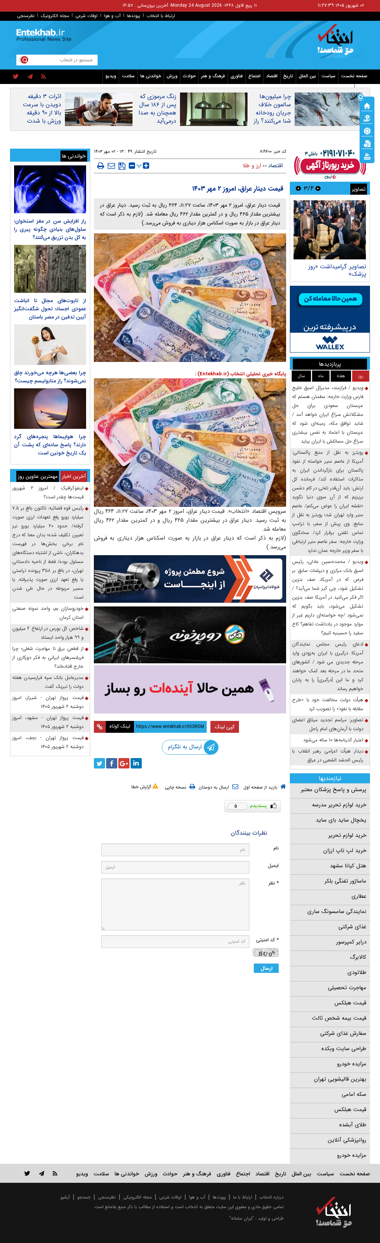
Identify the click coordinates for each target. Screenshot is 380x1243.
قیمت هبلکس (350, 1002)
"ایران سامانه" (241, 1218)
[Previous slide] (318, 188)
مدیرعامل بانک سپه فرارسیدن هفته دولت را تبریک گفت (47, 682)
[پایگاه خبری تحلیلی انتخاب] (337, 43)
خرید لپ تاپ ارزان (344, 850)
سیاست (328, 76)
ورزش (172, 76)
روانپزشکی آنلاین (347, 1140)
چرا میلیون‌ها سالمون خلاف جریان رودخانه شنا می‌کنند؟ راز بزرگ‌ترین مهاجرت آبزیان (272, 117)
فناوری (236, 76)
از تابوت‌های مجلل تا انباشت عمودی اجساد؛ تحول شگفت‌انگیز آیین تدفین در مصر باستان (50, 309)
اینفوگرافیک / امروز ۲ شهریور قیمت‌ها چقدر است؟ (47, 492)
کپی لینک (225, 727)
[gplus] (124, 763)
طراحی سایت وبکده (343, 1048)
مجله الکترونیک (55, 15)
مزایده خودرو (351, 1063)
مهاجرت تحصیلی (347, 987)
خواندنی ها (150, 76)
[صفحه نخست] (367, 105)
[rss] (44, 76)
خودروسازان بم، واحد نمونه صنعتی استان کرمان (47, 613)
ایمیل (273, 866)
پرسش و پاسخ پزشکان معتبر (333, 789)
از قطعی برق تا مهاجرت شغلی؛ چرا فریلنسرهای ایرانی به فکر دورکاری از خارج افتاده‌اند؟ (47, 657)
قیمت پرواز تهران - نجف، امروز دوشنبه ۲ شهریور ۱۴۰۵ (47, 742)
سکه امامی (354, 1094)
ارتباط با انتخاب (161, 15)
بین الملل (307, 76)
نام (276, 848)
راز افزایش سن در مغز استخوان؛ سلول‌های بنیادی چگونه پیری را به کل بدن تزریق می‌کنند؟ (50, 229)
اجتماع (254, 76)
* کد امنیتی (267, 940)
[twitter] (16, 76)
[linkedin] (136, 763)
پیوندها (133, 15)
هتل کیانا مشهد (348, 865)
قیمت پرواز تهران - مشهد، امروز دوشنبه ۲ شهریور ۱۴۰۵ (47, 722)
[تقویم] (367, 143)
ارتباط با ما (242, 1197)
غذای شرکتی (352, 926)
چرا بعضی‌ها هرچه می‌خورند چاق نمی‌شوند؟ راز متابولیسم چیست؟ (50, 377)
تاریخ (288, 76)
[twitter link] (27, 1173)
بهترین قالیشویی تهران (340, 1079)
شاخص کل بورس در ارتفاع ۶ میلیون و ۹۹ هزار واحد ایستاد (47, 633)
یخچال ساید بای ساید (341, 820)
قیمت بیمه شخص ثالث (339, 1018)
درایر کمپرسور (351, 942)
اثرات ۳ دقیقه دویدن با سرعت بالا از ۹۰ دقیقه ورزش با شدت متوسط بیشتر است (42, 117)
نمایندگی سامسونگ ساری (336, 911)
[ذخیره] (121, 166)
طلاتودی (356, 972)
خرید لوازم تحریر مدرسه (339, 804)
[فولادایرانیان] (190, 579)
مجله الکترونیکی (137, 1197)
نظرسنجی (26, 15)
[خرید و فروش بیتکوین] (330, 319)
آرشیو (65, 1197)
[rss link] (55, 1173)
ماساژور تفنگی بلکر (345, 881)
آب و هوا (112, 15)
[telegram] (30, 76)
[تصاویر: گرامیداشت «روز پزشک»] (330, 229)
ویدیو (110, 76)
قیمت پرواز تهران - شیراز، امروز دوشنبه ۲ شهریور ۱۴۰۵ (47, 702)
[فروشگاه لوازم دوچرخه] (190, 634)
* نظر (273, 883)
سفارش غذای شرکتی (343, 1033)
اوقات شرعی (86, 15)
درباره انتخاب (271, 1197)
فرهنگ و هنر (213, 76)
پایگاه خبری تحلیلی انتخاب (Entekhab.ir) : (240, 374)
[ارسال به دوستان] (111, 166)
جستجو (84, 1197)
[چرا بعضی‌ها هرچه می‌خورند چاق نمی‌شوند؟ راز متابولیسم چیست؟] (50, 344)
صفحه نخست (354, 76)
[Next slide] (298, 188)
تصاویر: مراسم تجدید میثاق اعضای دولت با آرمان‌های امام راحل (327, 724)
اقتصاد (272, 76)
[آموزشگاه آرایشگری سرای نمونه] (190, 689)
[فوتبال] (367, 130)
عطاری (358, 896)
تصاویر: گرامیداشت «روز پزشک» (337, 270)
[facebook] (111, 763)
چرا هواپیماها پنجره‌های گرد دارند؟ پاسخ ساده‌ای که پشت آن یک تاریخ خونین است (50, 445)
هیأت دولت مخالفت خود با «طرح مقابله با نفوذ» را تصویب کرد (327, 704)
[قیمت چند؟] (367, 117)
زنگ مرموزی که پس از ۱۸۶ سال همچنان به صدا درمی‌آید (157, 109)
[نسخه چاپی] (100, 166)
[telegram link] (41, 1173)
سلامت (128, 76)
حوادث (189, 76)
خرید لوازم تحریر (347, 835)
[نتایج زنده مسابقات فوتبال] (367, 155)
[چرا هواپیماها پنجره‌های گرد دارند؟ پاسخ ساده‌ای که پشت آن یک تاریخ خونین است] (50, 408)
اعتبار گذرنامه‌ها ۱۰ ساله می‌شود (333, 740)
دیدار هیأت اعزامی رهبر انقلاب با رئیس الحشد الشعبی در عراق (327, 755)
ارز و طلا (252, 165)
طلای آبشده (352, 1124)
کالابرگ (358, 957)
